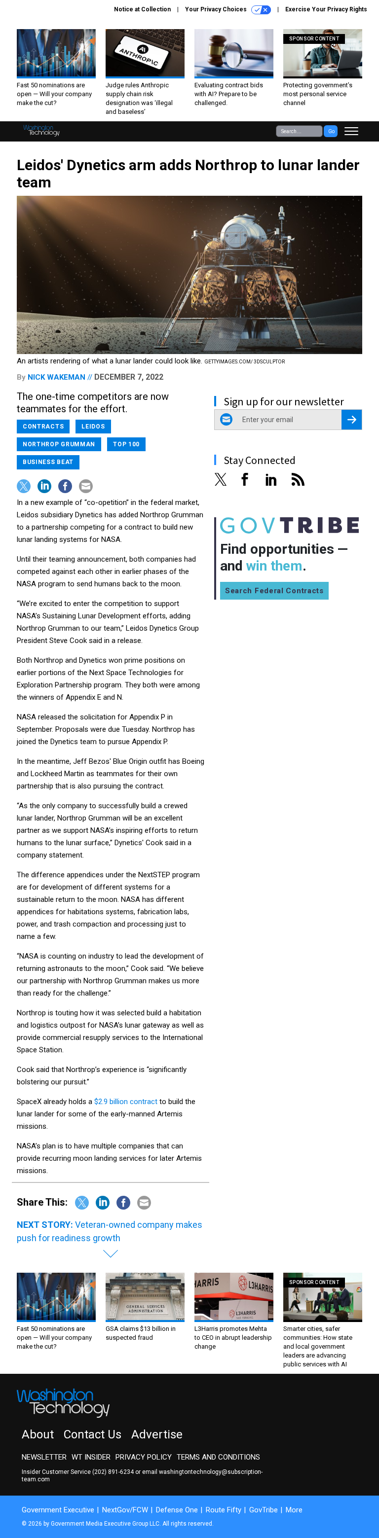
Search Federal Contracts (274, 590)
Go (331, 131)
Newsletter (44, 1457)
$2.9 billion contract (125, 1101)
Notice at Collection (142, 9)
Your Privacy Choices (216, 9)
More (294, 1509)
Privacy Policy (143, 1457)
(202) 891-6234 (113, 1471)
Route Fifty (223, 1509)
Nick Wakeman (56, 377)
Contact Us (92, 1434)
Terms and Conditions (218, 1457)
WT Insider (91, 1457)
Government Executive (58, 1509)
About (38, 1434)
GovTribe (263, 1509)
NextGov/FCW (125, 1509)
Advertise (157, 1434)
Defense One (177, 1509)
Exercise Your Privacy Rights (326, 9)
